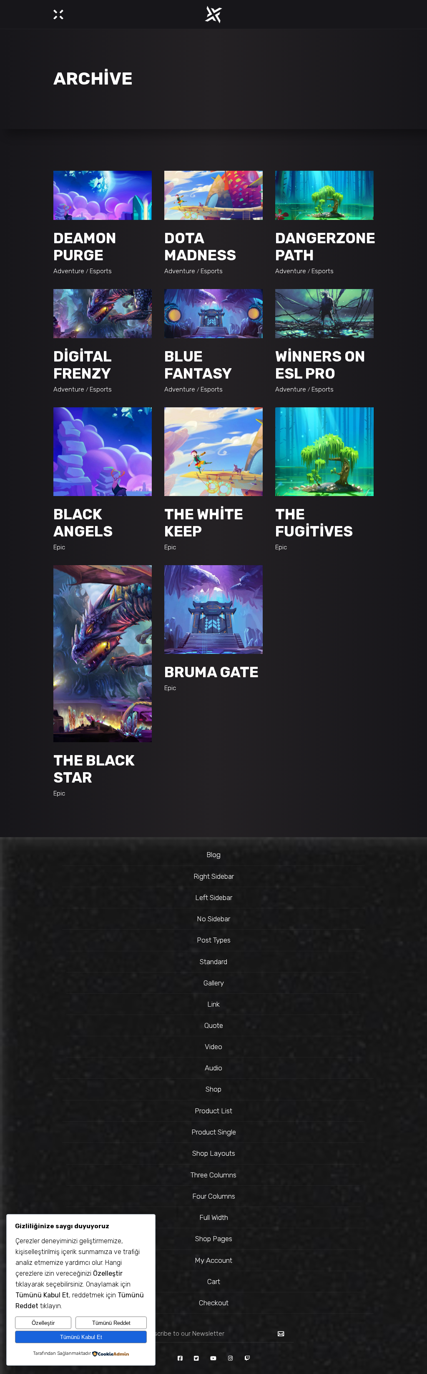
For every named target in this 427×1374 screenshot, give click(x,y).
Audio (213, 1068)
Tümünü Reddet (111, 1323)
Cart (213, 1281)
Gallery (213, 983)
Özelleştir (43, 1323)
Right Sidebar (213, 876)
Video (213, 1046)
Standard (213, 962)
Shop (213, 1089)
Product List (213, 1111)
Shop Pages (213, 1238)
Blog (213, 854)
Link (213, 1004)
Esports (101, 271)
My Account (213, 1260)
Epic (59, 547)
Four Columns (213, 1196)
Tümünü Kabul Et (81, 1337)
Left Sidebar (213, 897)
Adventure (68, 271)
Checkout (214, 1303)
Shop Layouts (213, 1153)
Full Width (213, 1217)
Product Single (213, 1132)
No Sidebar (213, 919)
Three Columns (213, 1175)
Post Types (214, 940)
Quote (213, 1025)
